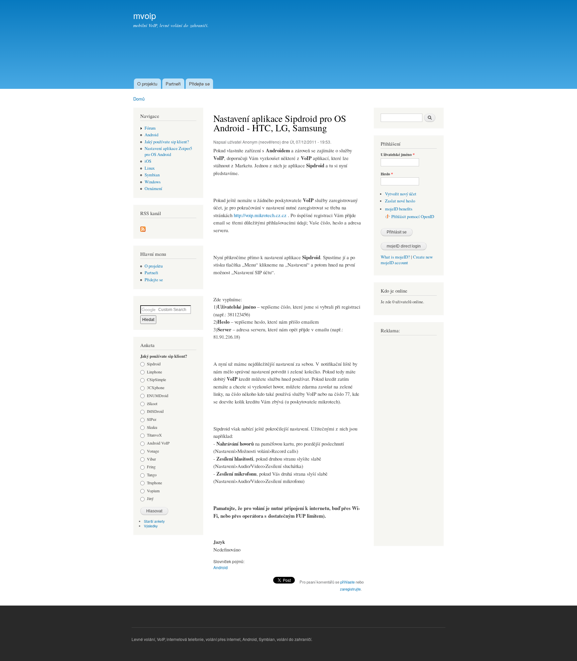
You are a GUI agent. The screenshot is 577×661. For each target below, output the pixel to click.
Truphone (154, 482)
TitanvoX (154, 435)
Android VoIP (158, 443)
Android (151, 135)
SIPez (151, 419)
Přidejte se (199, 83)
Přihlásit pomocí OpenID (412, 216)
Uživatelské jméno (398, 154)
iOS (148, 161)
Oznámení (153, 188)
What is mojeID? (395, 257)
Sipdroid (154, 363)
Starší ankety (154, 521)
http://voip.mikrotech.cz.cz (260, 215)
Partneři (173, 83)
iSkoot (152, 403)
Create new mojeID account (407, 260)
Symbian (152, 175)
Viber (151, 459)
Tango (152, 474)
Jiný (150, 498)
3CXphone (155, 387)
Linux (150, 168)
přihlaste (347, 582)
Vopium (153, 490)
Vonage (153, 451)
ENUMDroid (157, 395)
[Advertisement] (322, 59)
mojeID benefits (398, 209)
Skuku (152, 427)
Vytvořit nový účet (400, 194)
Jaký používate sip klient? (167, 142)
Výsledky (151, 525)
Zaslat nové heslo (400, 201)
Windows (153, 182)
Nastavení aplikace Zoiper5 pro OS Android (168, 151)
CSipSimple (156, 379)
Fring (151, 466)
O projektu (147, 83)
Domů (139, 99)
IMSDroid (155, 411)
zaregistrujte (350, 589)
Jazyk (219, 542)
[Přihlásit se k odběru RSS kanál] (143, 227)
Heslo (387, 174)
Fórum (150, 128)
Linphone (154, 371)
